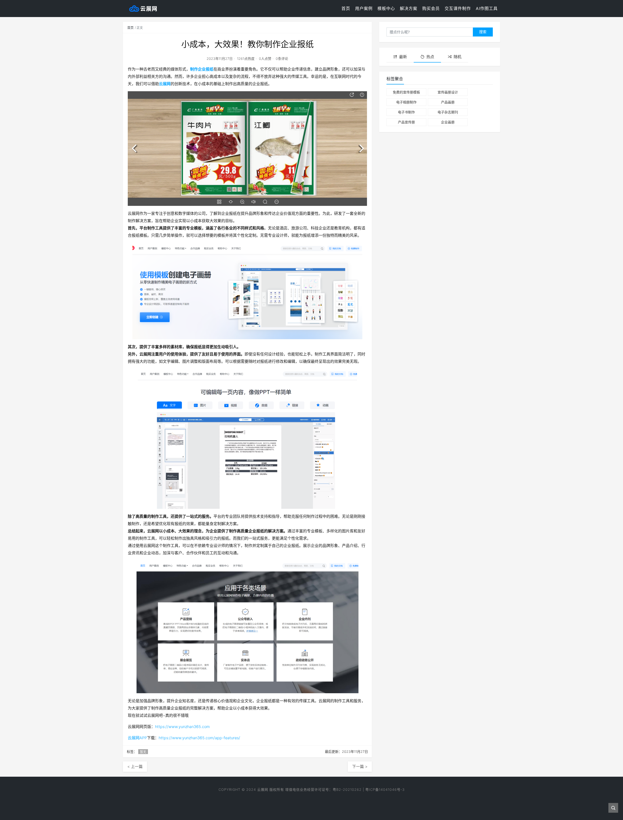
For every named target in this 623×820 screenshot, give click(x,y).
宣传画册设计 (448, 92)
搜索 (482, 31)
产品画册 (448, 102)
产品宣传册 (406, 122)
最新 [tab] (403, 56)
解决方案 (408, 8)
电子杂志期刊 (448, 112)
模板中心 (386, 8)
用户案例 (364, 8)
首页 (345, 8)
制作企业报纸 (201, 69)
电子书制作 (406, 112)
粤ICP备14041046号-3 (385, 789)
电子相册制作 (406, 102)
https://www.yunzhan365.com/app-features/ (199, 737)
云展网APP (137, 737)
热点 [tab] (430, 56)
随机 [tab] (457, 56)
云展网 (165, 83)
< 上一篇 (135, 766)
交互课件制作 (458, 8)
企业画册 (448, 122)
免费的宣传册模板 (406, 92)
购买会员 (431, 8)
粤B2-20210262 (347, 789)
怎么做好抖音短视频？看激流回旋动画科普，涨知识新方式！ (311, 801)
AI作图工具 (487, 8)
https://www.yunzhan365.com (182, 726)
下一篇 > (359, 766)
